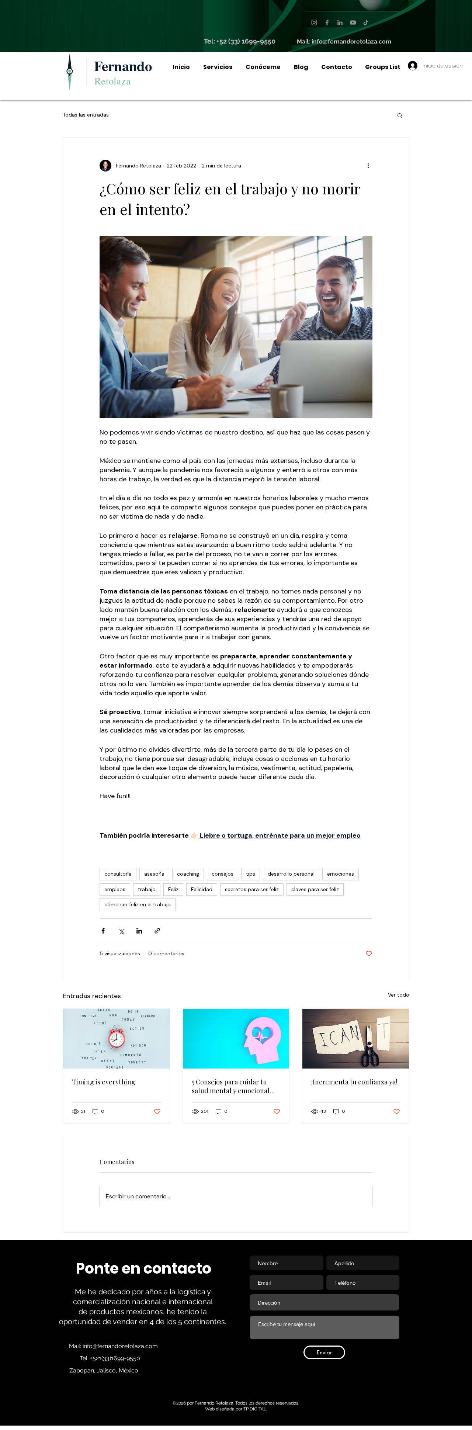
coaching (188, 873)
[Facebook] (327, 22)
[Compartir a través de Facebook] (103, 930)
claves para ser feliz (315, 889)
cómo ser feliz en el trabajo (137, 904)
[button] (399, 115)
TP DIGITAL (254, 1409)
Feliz (173, 889)
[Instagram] (314, 22)
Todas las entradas (86, 114)
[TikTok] (365, 22)
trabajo (147, 889)
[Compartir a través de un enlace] (157, 930)
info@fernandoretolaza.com (351, 41)
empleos (114, 889)
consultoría (118, 873)
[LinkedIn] (340, 22)
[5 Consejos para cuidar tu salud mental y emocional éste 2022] (236, 1039)
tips (250, 873)
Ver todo (398, 994)
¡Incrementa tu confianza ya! (354, 1081)
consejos (222, 873)
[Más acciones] (368, 165)
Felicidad (201, 889)
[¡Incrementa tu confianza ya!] (355, 1039)
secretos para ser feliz (252, 889)
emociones (340, 873)
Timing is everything (103, 1081)
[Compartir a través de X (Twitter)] (121, 930)
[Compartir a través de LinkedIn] (139, 930)
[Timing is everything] (116, 1039)
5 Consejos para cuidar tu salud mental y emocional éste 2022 (231, 1086)
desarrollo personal (291, 873)
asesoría (154, 873)
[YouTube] (353, 22)
